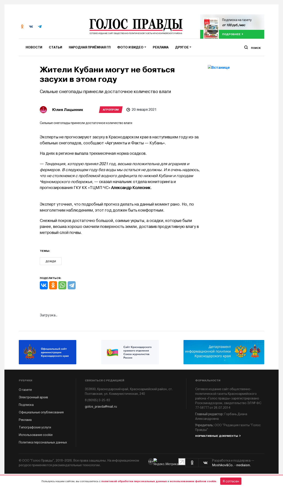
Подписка (26, 405)
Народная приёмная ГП (90, 47)
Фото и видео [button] (130, 47)
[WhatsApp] (62, 285)
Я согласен (231, 481)
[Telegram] (72, 285)
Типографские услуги (35, 427)
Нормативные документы (216, 436)
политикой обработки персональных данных (134, 481)
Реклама (160, 47)
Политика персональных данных (43, 442)
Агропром (111, 109)
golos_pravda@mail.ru (101, 407)
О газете (25, 390)
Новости (34, 47)
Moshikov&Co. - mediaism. (231, 465)
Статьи (55, 47)
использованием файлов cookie (193, 481)
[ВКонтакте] (44, 285)
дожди (51, 261)
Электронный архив (33, 397)
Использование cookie (36, 435)
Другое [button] (182, 47)
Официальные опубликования (41, 412)
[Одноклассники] (53, 285)
